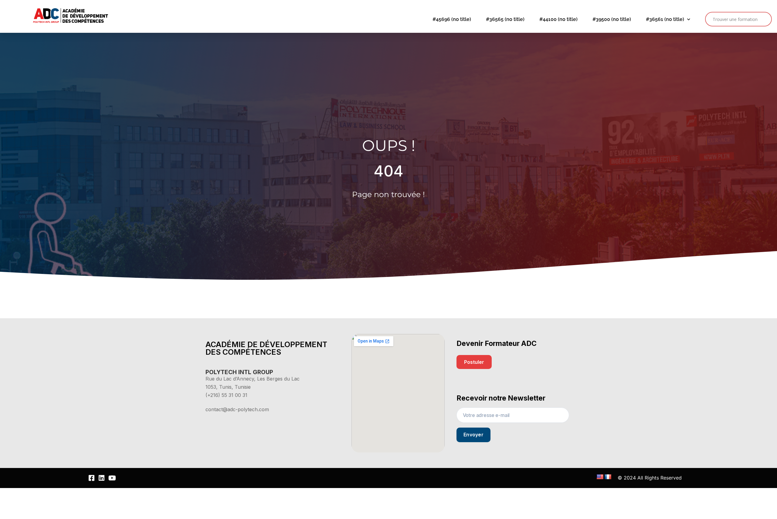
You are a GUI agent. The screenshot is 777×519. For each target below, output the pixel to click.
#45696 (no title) (452, 19)
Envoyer (473, 435)
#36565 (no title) (505, 19)
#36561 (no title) (665, 19)
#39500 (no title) (611, 19)
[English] (600, 477)
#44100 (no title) (558, 19)
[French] (608, 477)
